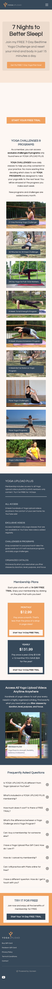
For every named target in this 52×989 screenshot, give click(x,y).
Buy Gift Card (7, 943)
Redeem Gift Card (9, 947)
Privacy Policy (7, 952)
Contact (5, 961)
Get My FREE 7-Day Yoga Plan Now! (26, 65)
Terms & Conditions (9, 956)
